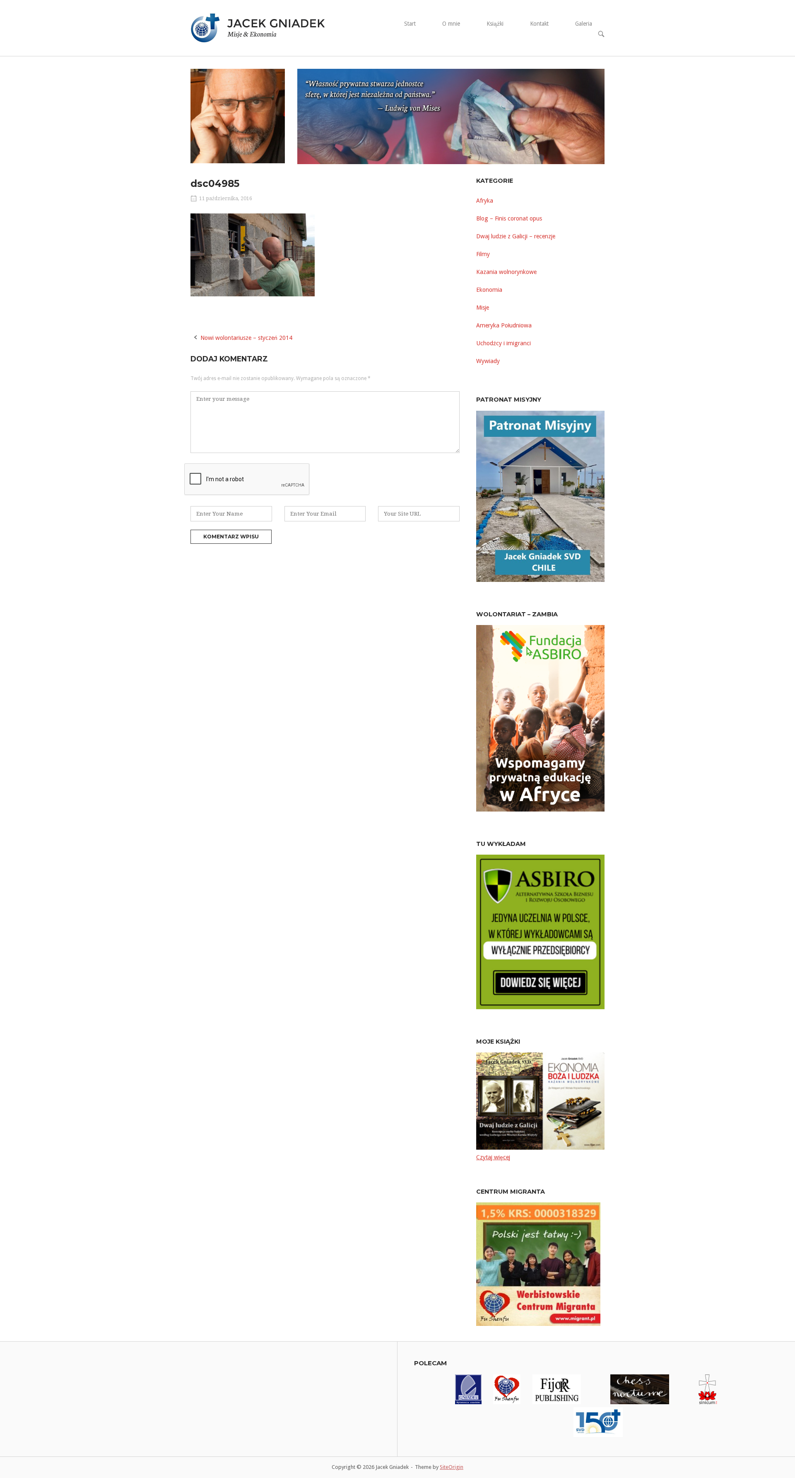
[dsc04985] (252, 294)
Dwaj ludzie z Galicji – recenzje (515, 236)
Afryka (484, 200)
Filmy (483, 254)
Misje (482, 307)
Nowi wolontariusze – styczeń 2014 (246, 337)
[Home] (262, 27)
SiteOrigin (451, 1467)
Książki (495, 23)
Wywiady (488, 361)
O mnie (451, 23)
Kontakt (539, 23)
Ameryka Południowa (504, 325)
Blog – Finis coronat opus (509, 218)
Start (410, 23)
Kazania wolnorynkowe (506, 272)
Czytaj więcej (493, 1157)
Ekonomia (489, 289)
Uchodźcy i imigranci (503, 343)
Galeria (583, 23)
